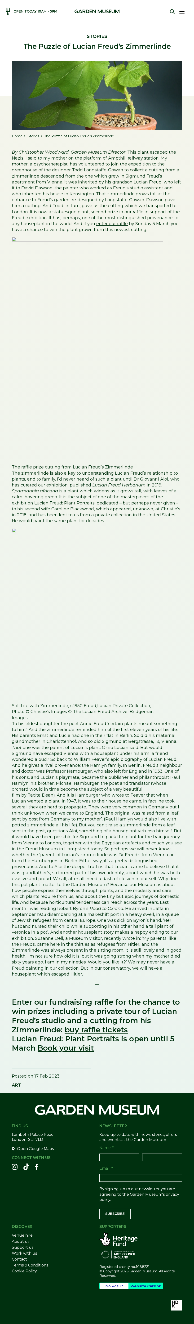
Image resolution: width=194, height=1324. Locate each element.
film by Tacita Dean (32, 795)
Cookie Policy (24, 1271)
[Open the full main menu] (183, 11)
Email (106, 1168)
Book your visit (66, 1047)
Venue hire (22, 1235)
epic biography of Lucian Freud (143, 759)
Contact (19, 1259)
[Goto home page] (97, 11)
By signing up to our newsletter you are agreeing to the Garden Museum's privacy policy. (139, 1194)
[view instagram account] (15, 1167)
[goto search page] (172, 11)
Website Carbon (145, 1286)
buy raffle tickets (96, 1029)
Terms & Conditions (30, 1265)
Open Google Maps (35, 1148)
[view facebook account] (36, 1167)
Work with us (24, 1253)
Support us (22, 1247)
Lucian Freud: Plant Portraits (64, 503)
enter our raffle (112, 223)
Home (17, 136)
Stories (33, 136)
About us (20, 1241)
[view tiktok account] (26, 1167)
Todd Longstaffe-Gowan (97, 170)
